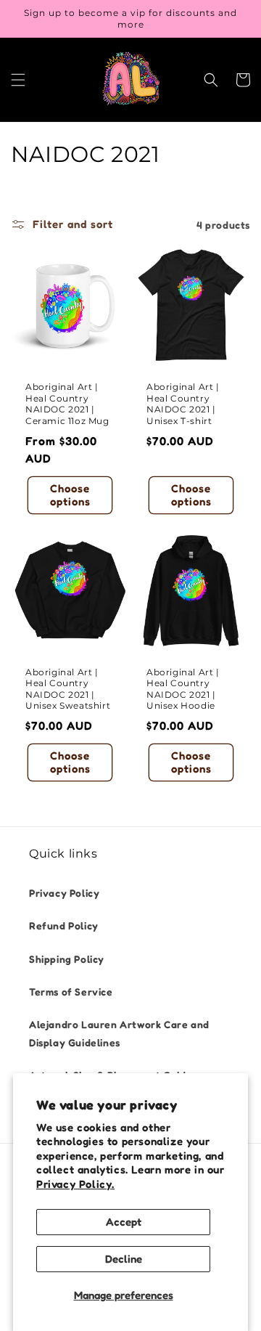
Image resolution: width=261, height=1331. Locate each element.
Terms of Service (71, 991)
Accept (123, 1222)
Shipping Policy (66, 959)
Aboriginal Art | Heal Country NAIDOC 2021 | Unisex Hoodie (183, 689)
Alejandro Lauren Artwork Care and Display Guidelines (119, 1033)
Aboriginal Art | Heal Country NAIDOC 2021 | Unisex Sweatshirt (67, 689)
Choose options (70, 494)
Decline (123, 1259)
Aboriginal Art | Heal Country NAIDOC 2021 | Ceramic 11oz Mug (67, 403)
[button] (18, 80)
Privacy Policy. (75, 1184)
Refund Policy (64, 925)
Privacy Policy (64, 893)
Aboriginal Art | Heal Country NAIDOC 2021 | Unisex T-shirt (183, 403)
